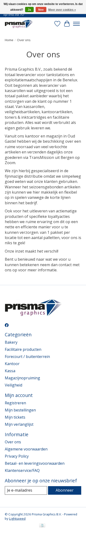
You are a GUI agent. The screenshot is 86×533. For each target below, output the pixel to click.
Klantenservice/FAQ (22, 470)
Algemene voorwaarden (26, 449)
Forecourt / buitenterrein (27, 356)
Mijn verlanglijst (19, 424)
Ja (29, 9)
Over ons (13, 442)
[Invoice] (42, 525)
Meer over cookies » (62, 9)
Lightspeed (17, 518)
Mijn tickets (15, 417)
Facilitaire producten (23, 349)
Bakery (11, 342)
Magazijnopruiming (22, 378)
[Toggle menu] (76, 24)
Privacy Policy (17, 456)
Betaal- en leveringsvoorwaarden (34, 463)
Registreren (15, 403)
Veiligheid (13, 385)
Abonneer (65, 490)
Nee (41, 9)
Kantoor (12, 363)
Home (9, 40)
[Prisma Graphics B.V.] (19, 24)
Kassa (10, 370)
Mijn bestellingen (20, 410)
